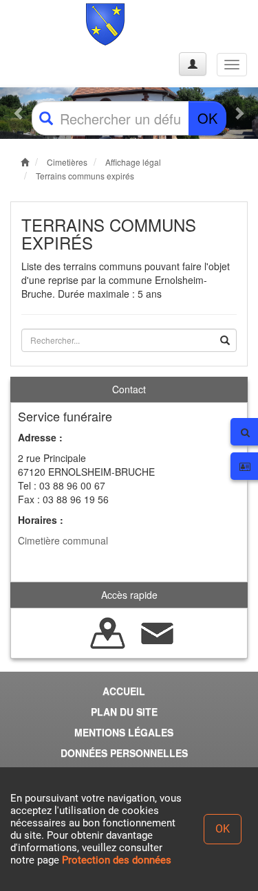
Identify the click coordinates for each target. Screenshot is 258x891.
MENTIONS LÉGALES (123, 732)
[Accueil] (64, 24)
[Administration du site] (192, 64)
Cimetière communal (63, 540)
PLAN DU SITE (124, 711)
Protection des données (116, 860)
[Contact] (157, 632)
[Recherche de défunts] (108, 632)
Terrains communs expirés (85, 176)
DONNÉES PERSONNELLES (124, 753)
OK (207, 118)
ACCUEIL (124, 691)
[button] (19, 113)
